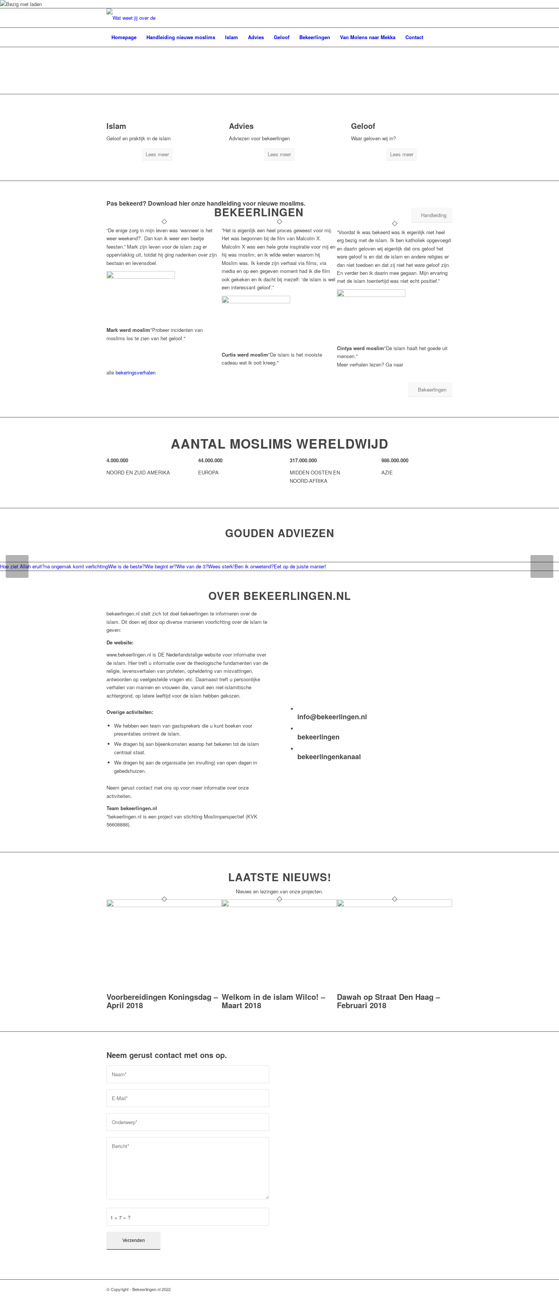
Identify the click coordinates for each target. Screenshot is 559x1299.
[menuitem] (123, 37)
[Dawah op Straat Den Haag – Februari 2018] (394, 905)
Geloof (363, 125)
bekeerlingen (318, 737)
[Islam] (108, 117)
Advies (241, 125)
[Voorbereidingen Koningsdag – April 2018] (164, 905)
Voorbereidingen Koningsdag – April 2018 (162, 1000)
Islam (116, 125)
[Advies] (231, 117)
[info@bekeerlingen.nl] (299, 709)
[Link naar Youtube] (447, 1289)
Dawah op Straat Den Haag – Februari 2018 (388, 1000)
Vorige (17, 566)
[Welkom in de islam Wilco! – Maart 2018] (279, 905)
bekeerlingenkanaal (329, 756)
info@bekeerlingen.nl (332, 717)
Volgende (541, 566)
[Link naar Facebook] (435, 1289)
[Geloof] (353, 117)
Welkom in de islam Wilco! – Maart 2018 (273, 1000)
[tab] (76, 566)
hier (184, 203)
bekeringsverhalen (136, 372)
